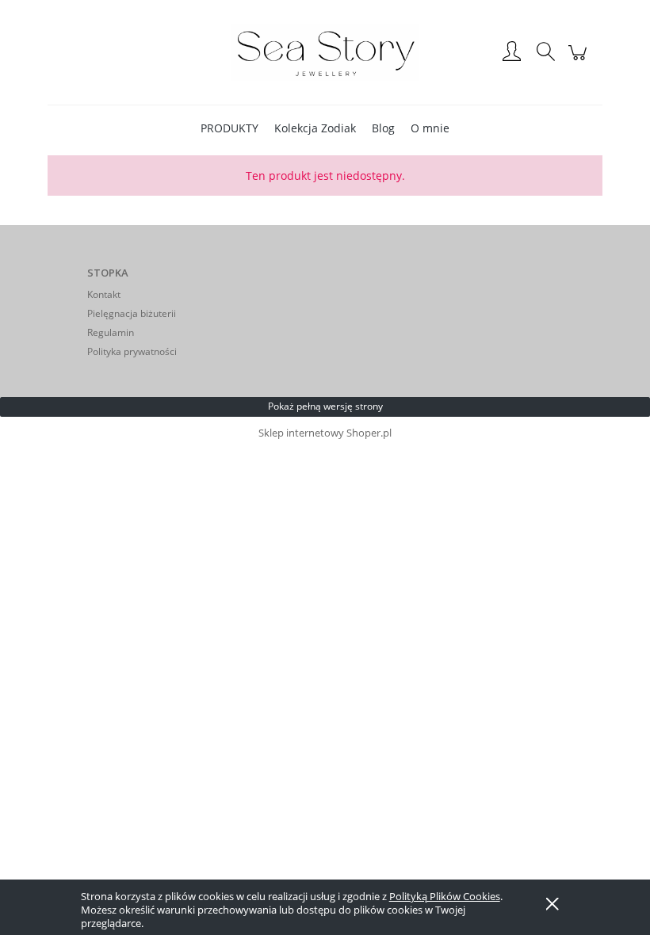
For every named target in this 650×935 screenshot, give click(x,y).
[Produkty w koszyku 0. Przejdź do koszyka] (580, 60)
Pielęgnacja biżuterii (131, 313)
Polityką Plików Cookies (444, 896)
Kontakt (103, 294)
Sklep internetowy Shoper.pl (325, 433)
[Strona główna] (325, 52)
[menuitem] (229, 128)
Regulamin (110, 332)
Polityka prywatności (132, 351)
